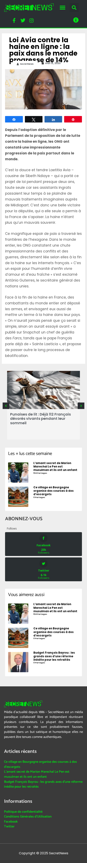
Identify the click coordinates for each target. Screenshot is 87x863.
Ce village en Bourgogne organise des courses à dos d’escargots (40, 764)
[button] (62, 7)
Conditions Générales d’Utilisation (28, 816)
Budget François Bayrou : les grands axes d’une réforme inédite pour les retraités (43, 784)
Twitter (9, 826)
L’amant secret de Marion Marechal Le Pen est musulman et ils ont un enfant (36, 774)
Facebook (11, 821)
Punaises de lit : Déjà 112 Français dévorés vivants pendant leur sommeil (40, 418)
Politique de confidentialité (23, 811)
